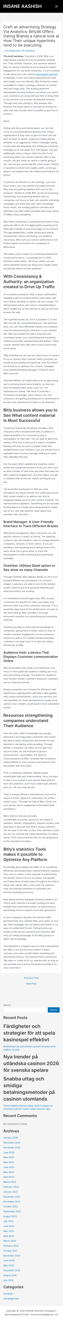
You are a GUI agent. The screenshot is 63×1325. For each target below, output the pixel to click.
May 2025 (8, 1157)
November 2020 (11, 1255)
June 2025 (8, 1152)
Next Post (31, 984)
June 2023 (9, 1167)
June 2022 (8, 1226)
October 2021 (10, 1250)
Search (7, 1005)
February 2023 (11, 1187)
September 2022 (12, 1211)
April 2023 (8, 1177)
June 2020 (9, 1260)
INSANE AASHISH (22, 6)
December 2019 (11, 1270)
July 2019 (8, 1280)
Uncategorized (12, 50)
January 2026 (10, 1137)
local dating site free (47, 74)
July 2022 (8, 1221)
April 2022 (8, 1236)
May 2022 (8, 1231)
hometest (8, 1293)
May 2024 (8, 1162)
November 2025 (11, 1147)
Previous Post (31, 978)
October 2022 (10, 1206)
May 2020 (8, 1265)
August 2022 (10, 1216)
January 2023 (10, 1192)
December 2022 (11, 1196)
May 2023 (8, 1172)
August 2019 (9, 1275)
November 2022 (11, 1201)
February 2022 (11, 1245)
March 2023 (9, 1182)
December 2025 (11, 1142)
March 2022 (9, 1241)
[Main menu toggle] (56, 6)
